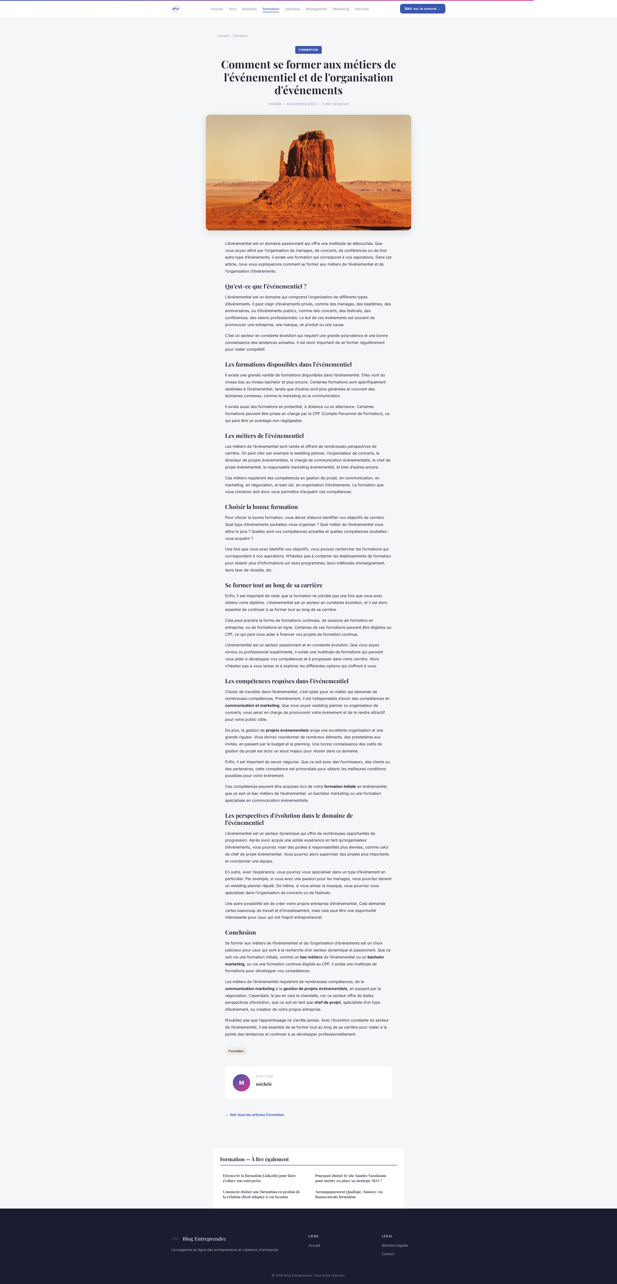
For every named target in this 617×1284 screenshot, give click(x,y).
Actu (232, 9)
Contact (388, 1254)
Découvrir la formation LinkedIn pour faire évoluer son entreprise (259, 1178)
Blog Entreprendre (204, 1238)
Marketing (341, 9)
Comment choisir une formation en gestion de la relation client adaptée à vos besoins (261, 1194)
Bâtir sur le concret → (423, 9)
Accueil (217, 9)
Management (316, 9)
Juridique (292, 9)
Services (362, 9)
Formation (271, 9)
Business (249, 9)
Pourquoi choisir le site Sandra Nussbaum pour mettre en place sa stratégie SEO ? (350, 1178)
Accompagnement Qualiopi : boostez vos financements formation (349, 1194)
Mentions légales (395, 1245)
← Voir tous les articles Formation (254, 1114)
